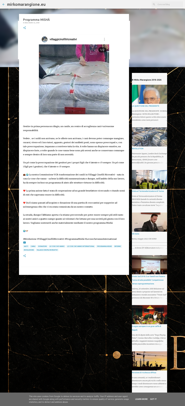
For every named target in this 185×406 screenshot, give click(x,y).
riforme (118, 246)
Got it (153, 399)
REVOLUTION (137, 149)
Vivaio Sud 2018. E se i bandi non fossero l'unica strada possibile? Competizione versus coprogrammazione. (148, 280)
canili (33, 246)
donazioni (42, 246)
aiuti (26, 246)
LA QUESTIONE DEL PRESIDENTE (145, 106)
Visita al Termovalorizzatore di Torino (148, 191)
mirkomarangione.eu (26, 4)
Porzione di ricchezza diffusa (144, 373)
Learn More (141, 399)
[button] (24, 28)
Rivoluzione (29, 250)
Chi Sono (135, 234)
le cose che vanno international (80, 246)
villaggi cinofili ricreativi (47, 250)
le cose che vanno (57, 246)
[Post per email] (24, 243)
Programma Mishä (104, 246)
